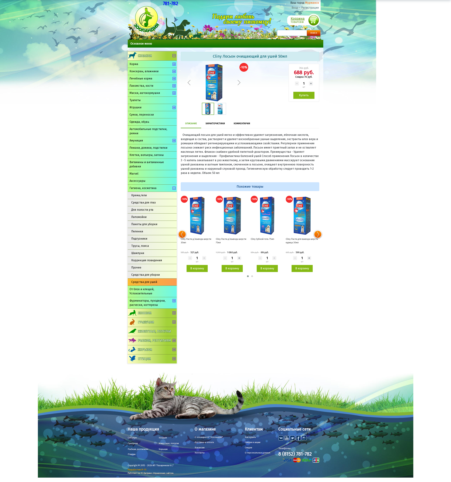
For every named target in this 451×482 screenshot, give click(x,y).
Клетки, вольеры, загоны (146, 155)
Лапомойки (139, 217)
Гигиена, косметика (142, 188)
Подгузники (139, 238)
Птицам (144, 359)
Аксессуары (137, 181)
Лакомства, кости (141, 85)
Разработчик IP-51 (137, 469)
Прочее (136, 267)
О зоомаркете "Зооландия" (209, 437)
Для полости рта (142, 209)
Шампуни (137, 253)
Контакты (200, 452)
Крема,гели (139, 195)
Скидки (248, 447)
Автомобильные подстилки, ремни (148, 131)
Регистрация (310, 7)
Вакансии (200, 447)
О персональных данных (257, 452)
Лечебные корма (140, 78)
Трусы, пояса (140, 246)
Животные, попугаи (154, 331)
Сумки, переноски (141, 114)
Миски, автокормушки (144, 93)
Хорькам (145, 350)
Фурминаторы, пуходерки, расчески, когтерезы (147, 303)
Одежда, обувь (139, 121)
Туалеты (135, 100)
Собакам (145, 56)
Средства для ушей (144, 282)
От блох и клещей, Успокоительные (141, 291)
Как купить (250, 437)
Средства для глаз (143, 202)
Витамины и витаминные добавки (146, 164)
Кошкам (144, 313)
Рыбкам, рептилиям (154, 340)
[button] (248, 276)
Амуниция (136, 140)
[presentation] (182, 234)
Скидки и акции (252, 442)
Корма (133, 64)
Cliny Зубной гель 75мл (262, 239)
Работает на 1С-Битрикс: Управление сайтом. (151, 473)
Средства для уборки (145, 274)
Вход (295, 7)
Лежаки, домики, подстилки (148, 147)
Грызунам (146, 322)
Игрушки (135, 107)
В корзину (197, 268)
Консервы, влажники (144, 71)
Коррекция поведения (146, 260)
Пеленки (137, 231)
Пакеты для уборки (144, 224)
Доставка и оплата (204, 442)
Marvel (133, 173)
